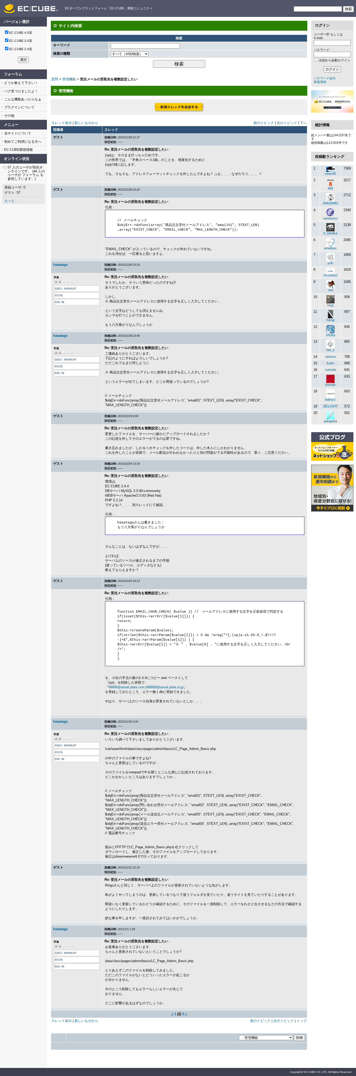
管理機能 (69, 79)
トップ (302, 1021)
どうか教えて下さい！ (20, 83)
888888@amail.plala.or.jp (164, 687)
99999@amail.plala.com (126, 687)
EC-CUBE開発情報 (18, 150)
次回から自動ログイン (334, 60)
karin (330, 363)
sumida (330, 370)
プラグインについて (19, 107)
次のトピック (287, 123)
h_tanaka (330, 233)
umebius (330, 248)
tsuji (330, 305)
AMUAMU (330, 203)
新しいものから (86, 123)
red (330, 290)
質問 (54, 79)
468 (330, 188)
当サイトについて (17, 133)
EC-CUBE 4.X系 (20, 33)
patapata (330, 421)
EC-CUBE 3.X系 (20, 41)
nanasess (330, 218)
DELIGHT (330, 406)
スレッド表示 (61, 123)
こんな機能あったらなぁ (22, 99)
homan (330, 385)
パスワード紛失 (325, 78)
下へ (303, 123)
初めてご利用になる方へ (22, 142)
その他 (8, 116)
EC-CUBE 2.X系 (20, 49)
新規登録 (320, 82)
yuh (330, 263)
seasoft (330, 174)
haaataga (60, 265)
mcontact (330, 275)
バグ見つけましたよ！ (20, 91)
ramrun (330, 357)
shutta (330, 335)
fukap (330, 320)
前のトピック (264, 123)
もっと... (11, 201)
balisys (330, 399)
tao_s (330, 350)
